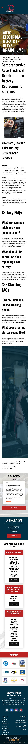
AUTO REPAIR (5, 723)
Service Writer (14, 530)
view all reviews (13, 507)
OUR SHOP (5, 719)
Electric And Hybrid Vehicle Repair (9, 466)
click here (14, 535)
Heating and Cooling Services (12, 485)
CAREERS (4, 726)
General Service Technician (14, 527)
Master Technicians (14, 528)
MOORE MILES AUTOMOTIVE (10, 57)
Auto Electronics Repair (7, 468)
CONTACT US (5, 730)
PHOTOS (4, 721)
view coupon (14, 579)
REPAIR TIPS (5, 728)
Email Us (23, 729)
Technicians (14, 531)
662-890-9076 (10, 698)
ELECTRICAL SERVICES (8, 61)
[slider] (14, 477)
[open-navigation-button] (2, 7)
